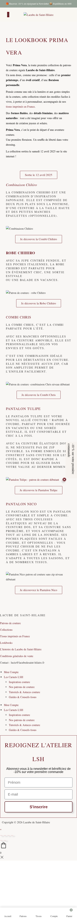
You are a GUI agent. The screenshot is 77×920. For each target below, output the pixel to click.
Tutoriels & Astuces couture (24, 692)
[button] (71, 460)
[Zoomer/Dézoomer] (1, 835)
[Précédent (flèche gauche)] (1, 840)
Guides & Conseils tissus (22, 697)
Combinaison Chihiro (21, 184)
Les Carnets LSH (13, 677)
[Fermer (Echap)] (12, 835)
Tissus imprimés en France (15, 636)
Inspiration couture (19, 682)
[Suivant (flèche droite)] (5, 840)
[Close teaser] (64, 479)
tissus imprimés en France (20, 106)
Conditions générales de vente (16, 656)
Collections (6, 629)
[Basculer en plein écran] (5, 835)
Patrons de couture (10, 623)
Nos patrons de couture (22, 687)
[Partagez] (8, 835)
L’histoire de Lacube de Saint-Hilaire (20, 649)
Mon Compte (11, 672)
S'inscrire (39, 807)
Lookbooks (6, 643)
